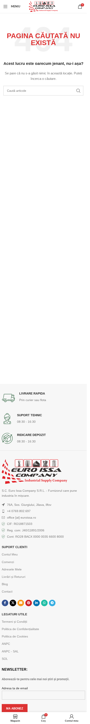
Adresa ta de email (15, 688)
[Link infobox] (43, 398)
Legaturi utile (14, 614)
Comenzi (8, 562)
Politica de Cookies (15, 636)
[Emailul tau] (20, 603)
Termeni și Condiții (14, 621)
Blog (5, 584)
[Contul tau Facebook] (5, 603)
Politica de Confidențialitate (20, 629)
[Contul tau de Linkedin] (36, 603)
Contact (7, 591)
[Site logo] (43, 6)
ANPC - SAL (10, 651)
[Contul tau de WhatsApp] (44, 603)
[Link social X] (13, 603)
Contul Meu (10, 554)
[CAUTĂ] (78, 91)
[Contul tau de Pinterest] (28, 603)
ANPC (6, 643)
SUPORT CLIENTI (14, 547)
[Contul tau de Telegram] (52, 603)
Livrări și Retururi (13, 576)
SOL (5, 658)
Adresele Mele (12, 569)
